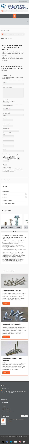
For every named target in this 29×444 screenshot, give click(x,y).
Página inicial (5, 191)
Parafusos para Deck (13, 259)
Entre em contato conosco (8, 203)
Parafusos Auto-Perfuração (12, 255)
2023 (4, 423)
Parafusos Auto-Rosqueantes (8, 254)
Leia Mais (6, 303)
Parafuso (20, 252)
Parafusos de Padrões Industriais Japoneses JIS (12, 256)
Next (27, 416)
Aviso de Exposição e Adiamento (17, 419)
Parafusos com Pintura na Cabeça (13, 260)
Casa (27, 21)
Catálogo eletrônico (7, 200)
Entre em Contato (10, 261)
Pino (23, 252)
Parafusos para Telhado (17, 258)
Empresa (4, 194)
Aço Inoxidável (22, 255)
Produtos (4, 197)
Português (25, 1)
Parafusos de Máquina (7, 258)
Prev (22, 416)
